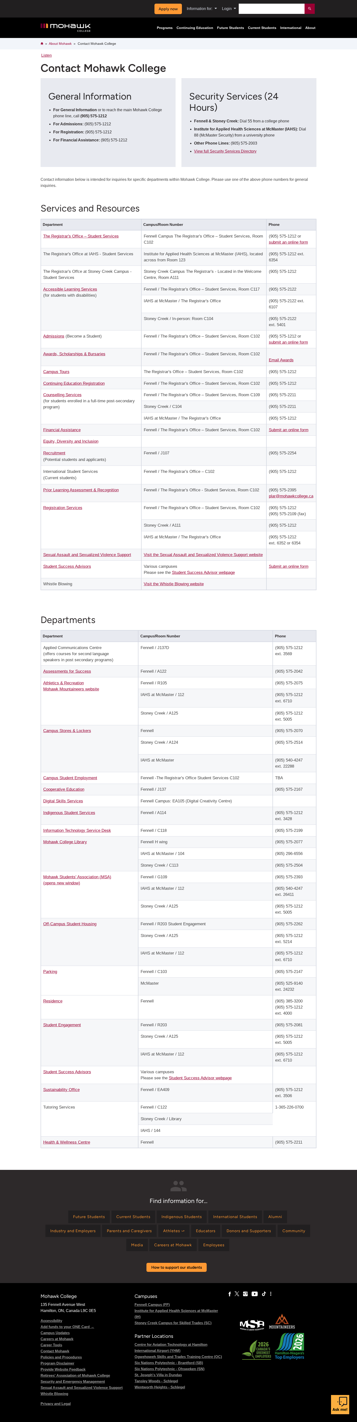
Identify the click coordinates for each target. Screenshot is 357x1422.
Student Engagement (62, 1025)
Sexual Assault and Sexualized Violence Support (87, 554)
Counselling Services (62, 395)
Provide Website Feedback (63, 1369)
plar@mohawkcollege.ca (291, 496)
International (290, 28)
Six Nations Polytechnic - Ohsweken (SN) (169, 1369)
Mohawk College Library (65, 842)
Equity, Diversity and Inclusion (70, 441)
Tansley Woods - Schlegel (156, 1381)
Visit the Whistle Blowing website (174, 584)
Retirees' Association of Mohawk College (75, 1375)
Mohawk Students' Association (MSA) (77, 877)
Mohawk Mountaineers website (71, 689)
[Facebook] (230, 1294)
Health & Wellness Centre (66, 1142)
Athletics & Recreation (63, 683)
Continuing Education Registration (74, 383)
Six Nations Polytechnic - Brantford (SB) (169, 1363)
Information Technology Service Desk (77, 830)
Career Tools (51, 1345)
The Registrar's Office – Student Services (81, 236)
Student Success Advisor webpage (203, 572)
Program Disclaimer (57, 1363)
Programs (165, 28)
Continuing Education (195, 28)
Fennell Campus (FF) (152, 1305)
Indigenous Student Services (69, 812)
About (310, 28)
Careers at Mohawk (57, 1339)
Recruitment (54, 453)
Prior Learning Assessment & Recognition (81, 490)
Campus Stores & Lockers (67, 730)
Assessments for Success (67, 671)
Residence (52, 1001)
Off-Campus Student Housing (69, 924)
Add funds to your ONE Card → (67, 1327)
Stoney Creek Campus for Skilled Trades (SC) (173, 1323)
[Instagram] (245, 1294)
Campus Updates (55, 1333)
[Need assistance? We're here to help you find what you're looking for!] (340, 1404)
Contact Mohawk (55, 1351)
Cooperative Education (63, 789)
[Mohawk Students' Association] (252, 1330)
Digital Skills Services (63, 801)
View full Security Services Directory (225, 151)
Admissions (53, 336)
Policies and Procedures (61, 1357)
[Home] (66, 27)
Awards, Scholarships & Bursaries (74, 354)
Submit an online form (288, 430)
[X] (237, 1294)
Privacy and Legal (56, 1404)
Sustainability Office (61, 1089)
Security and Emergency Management (73, 1381)
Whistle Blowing (54, 1394)
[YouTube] (255, 1294)
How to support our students (176, 1267)
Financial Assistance (62, 430)
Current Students (262, 28)
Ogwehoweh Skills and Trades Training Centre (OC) (178, 1357)
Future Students (230, 28)
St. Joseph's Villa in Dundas (158, 1375)
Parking (50, 971)
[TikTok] (264, 1294)
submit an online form (288, 242)
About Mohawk (60, 44)
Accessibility (51, 1321)
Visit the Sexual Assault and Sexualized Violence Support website (203, 554)
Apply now (168, 9)
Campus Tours (56, 371)
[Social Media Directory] (270, 1294)
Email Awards (281, 360)
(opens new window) (61, 883)
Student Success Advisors (67, 566)
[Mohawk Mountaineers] (281, 1330)
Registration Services (62, 507)
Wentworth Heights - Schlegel (160, 1387)
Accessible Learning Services (70, 289)
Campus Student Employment (70, 778)
